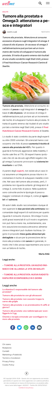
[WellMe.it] (8, 3)
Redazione (6, 348)
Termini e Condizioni (11, 358)
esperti (20, 171)
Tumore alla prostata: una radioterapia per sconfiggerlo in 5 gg (25, 312)
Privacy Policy (8, 361)
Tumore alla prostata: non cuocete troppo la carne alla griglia (23, 300)
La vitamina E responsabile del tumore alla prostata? (22, 290)
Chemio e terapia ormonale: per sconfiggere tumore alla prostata (25, 318)
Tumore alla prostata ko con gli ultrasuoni (21, 295)
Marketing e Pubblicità (12, 354)
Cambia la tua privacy (26, 388)
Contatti (5, 351)
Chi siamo (6, 344)
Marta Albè (12, 32)
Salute (5, 12)
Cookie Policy (8, 365)
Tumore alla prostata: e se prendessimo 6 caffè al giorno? (25, 306)
